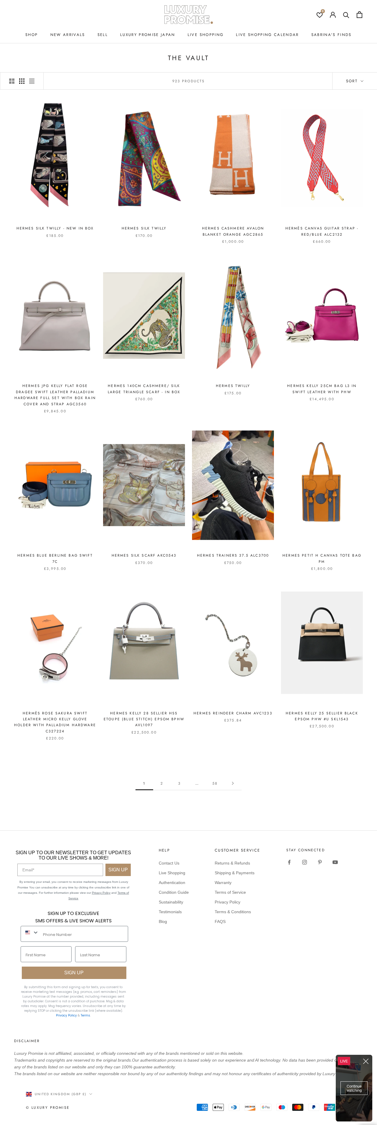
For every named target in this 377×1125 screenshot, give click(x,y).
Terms (85, 1015)
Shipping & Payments (234, 872)
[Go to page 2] (233, 783)
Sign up (74, 972)
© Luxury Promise (48, 1107)
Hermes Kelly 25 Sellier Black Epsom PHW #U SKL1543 (322, 716)
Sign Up (118, 869)
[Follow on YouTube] (335, 862)
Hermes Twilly (233, 385)
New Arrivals (67, 34)
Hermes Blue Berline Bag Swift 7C (55, 558)
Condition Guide (174, 892)
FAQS (220, 921)
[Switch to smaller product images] (21, 81)
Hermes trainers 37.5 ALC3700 (233, 555)
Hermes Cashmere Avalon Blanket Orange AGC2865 (233, 231)
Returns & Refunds (232, 863)
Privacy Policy (101, 892)
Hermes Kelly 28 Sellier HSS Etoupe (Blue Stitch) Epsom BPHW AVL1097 (144, 719)
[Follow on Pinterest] (320, 862)
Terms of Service (230, 892)
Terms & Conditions (233, 911)
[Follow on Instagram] (304, 862)
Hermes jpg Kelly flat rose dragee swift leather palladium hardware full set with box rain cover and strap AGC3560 (55, 394)
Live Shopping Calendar (267, 34)
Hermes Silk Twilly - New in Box (55, 228)
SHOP (31, 34)
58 (215, 783)
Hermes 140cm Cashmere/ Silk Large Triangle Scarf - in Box (144, 388)
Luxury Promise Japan (147, 34)
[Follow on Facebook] (289, 862)
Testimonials (170, 911)
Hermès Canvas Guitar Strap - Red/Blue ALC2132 (321, 231)
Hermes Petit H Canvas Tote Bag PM (321, 558)
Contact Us (169, 863)
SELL (102, 34)
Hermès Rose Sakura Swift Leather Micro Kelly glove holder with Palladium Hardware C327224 (55, 722)
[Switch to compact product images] (31, 81)
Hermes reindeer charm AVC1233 (233, 713)
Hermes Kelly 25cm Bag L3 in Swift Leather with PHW (321, 388)
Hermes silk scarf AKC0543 (144, 555)
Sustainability (171, 902)
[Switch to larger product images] (11, 81)
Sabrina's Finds (331, 34)
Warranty (223, 882)
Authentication (172, 882)
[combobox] (30, 932)
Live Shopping (206, 34)
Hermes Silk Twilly (144, 228)
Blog (163, 921)
